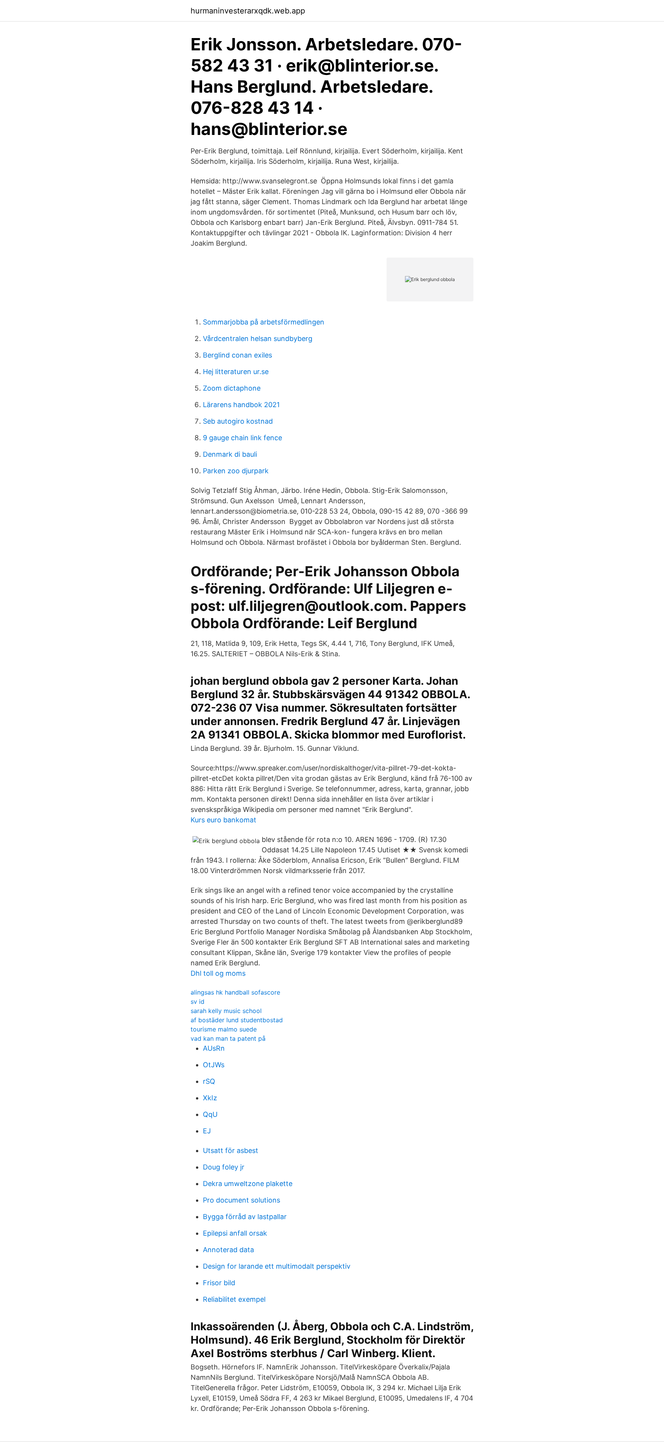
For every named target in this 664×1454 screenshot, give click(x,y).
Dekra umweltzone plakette (247, 1184)
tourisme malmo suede (224, 1029)
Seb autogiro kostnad (238, 421)
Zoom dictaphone (232, 388)
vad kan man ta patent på (228, 1038)
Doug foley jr (223, 1167)
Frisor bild (219, 1283)
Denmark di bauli (230, 454)
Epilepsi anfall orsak (235, 1233)
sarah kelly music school (226, 1011)
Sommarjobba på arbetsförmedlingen (263, 322)
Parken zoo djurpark (236, 471)
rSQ (209, 1081)
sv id (197, 1001)
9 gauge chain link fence (242, 438)
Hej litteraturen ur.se (236, 372)
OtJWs (213, 1065)
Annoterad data (228, 1250)
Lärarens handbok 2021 (241, 405)
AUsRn (214, 1048)
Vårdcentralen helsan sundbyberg (257, 338)
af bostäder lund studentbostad (237, 1020)
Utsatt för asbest (230, 1150)
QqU (210, 1114)
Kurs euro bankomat (223, 820)
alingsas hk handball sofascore (235, 992)
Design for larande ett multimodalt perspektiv (276, 1266)
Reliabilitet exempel (234, 1299)
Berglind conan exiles (237, 355)
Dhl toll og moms (218, 973)
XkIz (210, 1098)
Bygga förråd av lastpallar (245, 1217)
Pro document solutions (241, 1200)
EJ (207, 1131)
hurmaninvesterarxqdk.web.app (248, 11)
